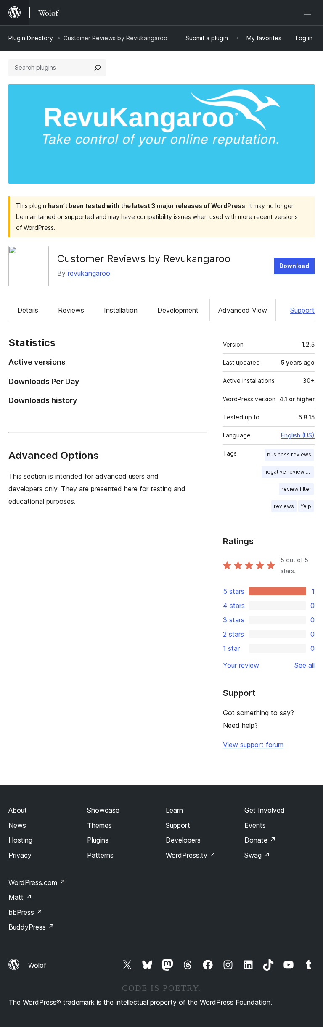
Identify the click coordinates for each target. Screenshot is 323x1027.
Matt (20, 897)
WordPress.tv (191, 855)
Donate (260, 840)
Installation (121, 310)
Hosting (20, 840)
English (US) (298, 435)
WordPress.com (37, 882)
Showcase (103, 810)
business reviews (289, 454)
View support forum (253, 744)
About (17, 810)
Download (294, 265)
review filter (296, 489)
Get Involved (264, 810)
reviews (284, 506)
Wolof (37, 965)
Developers (183, 840)
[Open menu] (309, 12)
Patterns (100, 855)
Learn (174, 810)
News (17, 825)
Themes (99, 825)
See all (304, 665)
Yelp (306, 506)
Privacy (20, 855)
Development (178, 310)
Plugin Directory (30, 38)
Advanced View (242, 310)
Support (302, 310)
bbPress (25, 912)
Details (27, 310)
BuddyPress (31, 927)
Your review (241, 665)
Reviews (71, 310)
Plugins (98, 840)
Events (255, 825)
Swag (257, 855)
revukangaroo (89, 273)
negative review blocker (289, 472)
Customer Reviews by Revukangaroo (143, 259)
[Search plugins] (97, 67)
